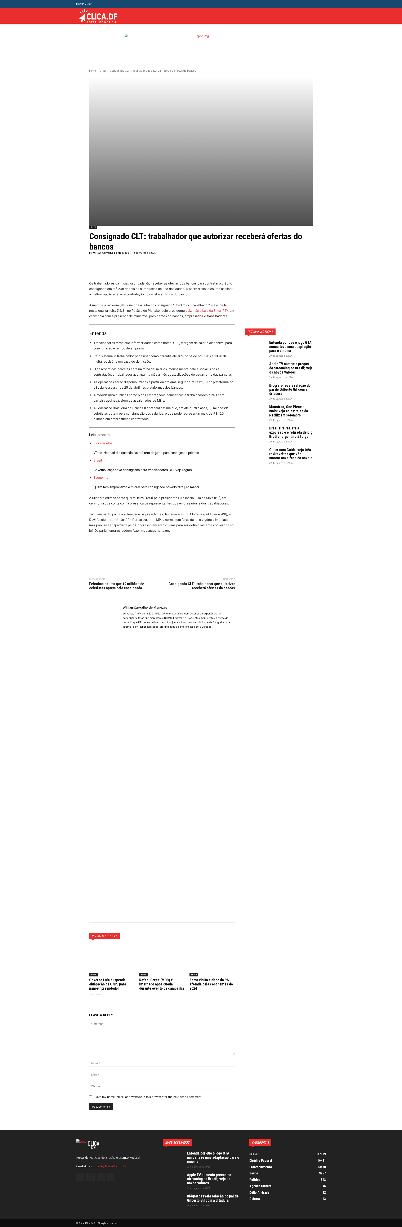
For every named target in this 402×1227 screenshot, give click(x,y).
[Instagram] (310, 16)
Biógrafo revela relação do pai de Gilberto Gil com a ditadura (290, 389)
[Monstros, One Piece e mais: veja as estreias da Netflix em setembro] (255, 412)
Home (93, 70)
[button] (322, 4)
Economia (101, 478)
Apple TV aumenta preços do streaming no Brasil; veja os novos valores (291, 368)
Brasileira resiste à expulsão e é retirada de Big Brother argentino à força (290, 432)
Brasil (103, 70)
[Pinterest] (112, 559)
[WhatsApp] (122, 559)
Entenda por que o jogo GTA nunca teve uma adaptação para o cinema (290, 346)
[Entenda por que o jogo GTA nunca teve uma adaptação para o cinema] (255, 347)
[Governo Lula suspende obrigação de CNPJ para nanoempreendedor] (112, 960)
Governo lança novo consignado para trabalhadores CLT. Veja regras (143, 470)
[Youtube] (323, 16)
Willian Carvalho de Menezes (111, 252)
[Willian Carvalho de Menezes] (106, 761)
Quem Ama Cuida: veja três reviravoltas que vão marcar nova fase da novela (290, 453)
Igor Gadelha (103, 443)
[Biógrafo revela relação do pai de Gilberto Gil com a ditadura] (255, 390)
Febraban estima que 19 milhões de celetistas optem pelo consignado (116, 586)
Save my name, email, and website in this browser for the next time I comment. (148, 1097)
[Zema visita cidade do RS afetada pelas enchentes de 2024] (212, 960)
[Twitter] (316, 16)
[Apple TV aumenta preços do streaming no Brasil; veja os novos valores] (255, 369)
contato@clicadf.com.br (108, 1166)
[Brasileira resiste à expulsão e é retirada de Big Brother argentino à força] (255, 433)
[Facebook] (304, 16)
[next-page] (98, 997)
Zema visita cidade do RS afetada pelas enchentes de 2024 (211, 984)
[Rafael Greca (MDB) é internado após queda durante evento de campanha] (162, 960)
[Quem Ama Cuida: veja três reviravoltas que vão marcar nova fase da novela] (255, 455)
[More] (196, 270)
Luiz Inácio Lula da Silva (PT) (207, 311)
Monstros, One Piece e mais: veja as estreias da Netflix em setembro (288, 411)
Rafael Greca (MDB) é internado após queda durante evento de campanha (161, 984)
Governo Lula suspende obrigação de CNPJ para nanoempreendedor (107, 984)
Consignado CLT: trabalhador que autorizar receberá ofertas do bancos (202, 586)
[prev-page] (91, 997)
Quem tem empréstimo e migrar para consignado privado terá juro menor (146, 487)
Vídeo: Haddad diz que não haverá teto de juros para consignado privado (146, 453)
